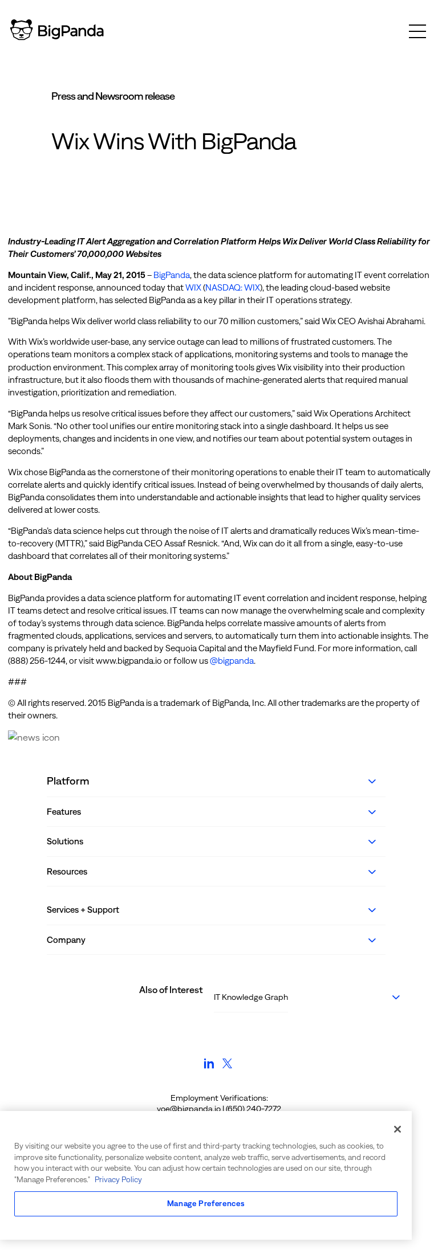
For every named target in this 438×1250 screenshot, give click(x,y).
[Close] (397, 1129)
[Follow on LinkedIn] (209, 1068)
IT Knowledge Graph (251, 997)
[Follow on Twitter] (227, 1068)
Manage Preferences (206, 1203)
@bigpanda (232, 660)
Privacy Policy (118, 1179)
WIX (193, 287)
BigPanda (171, 275)
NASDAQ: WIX (232, 287)
